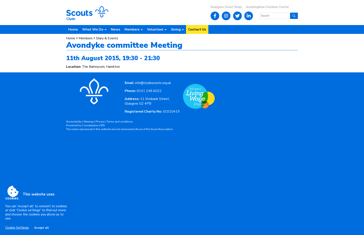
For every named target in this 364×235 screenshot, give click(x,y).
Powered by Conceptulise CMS (85, 125)
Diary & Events (107, 38)
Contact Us (197, 29)
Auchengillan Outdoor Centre (267, 7)
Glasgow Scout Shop (226, 7)
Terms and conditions (120, 121)
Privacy (100, 121)
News (115, 29)
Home (73, 29)
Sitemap (89, 121)
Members (86, 38)
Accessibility (74, 121)
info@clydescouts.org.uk (153, 83)
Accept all (41, 228)
